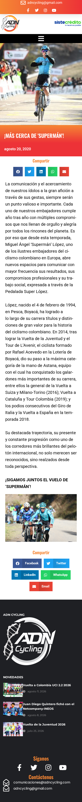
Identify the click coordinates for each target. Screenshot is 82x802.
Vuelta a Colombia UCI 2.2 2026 (47, 685)
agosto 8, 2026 (37, 715)
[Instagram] (45, 10)
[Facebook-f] (28, 10)
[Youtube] (54, 10)
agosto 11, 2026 (37, 691)
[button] (18, 171)
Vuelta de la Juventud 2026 (44, 724)
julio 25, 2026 (36, 730)
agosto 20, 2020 (17, 149)
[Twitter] (37, 10)
